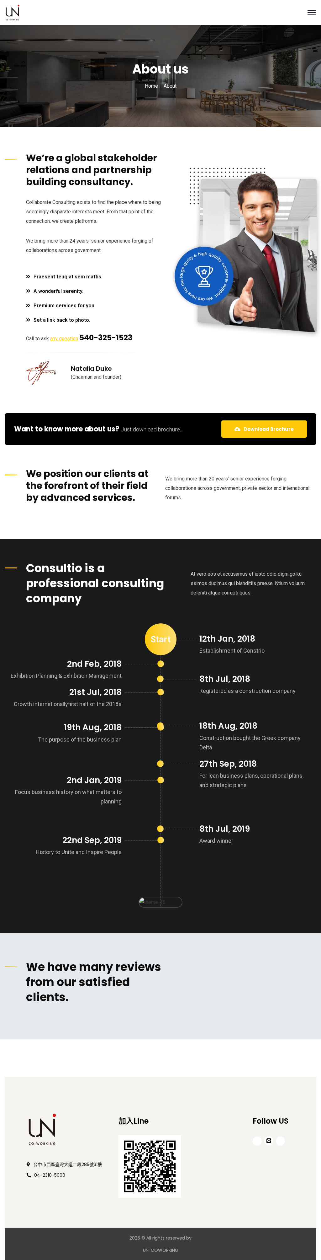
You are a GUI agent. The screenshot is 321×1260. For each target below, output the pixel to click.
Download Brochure (268, 429)
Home (151, 86)
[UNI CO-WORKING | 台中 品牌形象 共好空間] (12, 12)
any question (64, 339)
